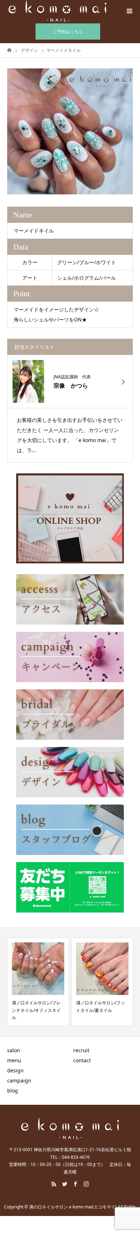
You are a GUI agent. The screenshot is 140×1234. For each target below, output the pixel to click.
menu (14, 1060)
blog (12, 1090)
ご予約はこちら (68, 31)
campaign (19, 1080)
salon (13, 1050)
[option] (70, 131)
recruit (81, 1050)
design (15, 1070)
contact (82, 1060)
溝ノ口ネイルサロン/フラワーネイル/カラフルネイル (101, 1010)
